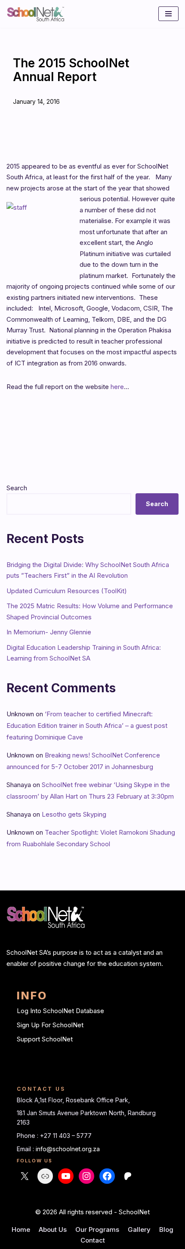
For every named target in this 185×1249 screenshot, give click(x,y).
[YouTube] (66, 1176)
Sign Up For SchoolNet (50, 1025)
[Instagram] (86, 1176)
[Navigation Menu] (168, 13)
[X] (24, 1176)
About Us (53, 1229)
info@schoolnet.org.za (68, 1148)
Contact (92, 1240)
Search (16, 488)
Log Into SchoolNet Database (60, 1011)
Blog (166, 1229)
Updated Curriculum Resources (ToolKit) (66, 591)
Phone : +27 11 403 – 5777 (54, 1135)
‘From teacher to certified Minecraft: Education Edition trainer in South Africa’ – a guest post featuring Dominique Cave (86, 725)
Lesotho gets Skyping (74, 814)
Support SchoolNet (45, 1039)
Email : (26, 1148)
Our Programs (97, 1229)
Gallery (139, 1229)
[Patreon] (128, 1176)
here (117, 387)
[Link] (45, 1176)
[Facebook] (107, 1176)
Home (21, 1229)
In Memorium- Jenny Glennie (48, 632)
